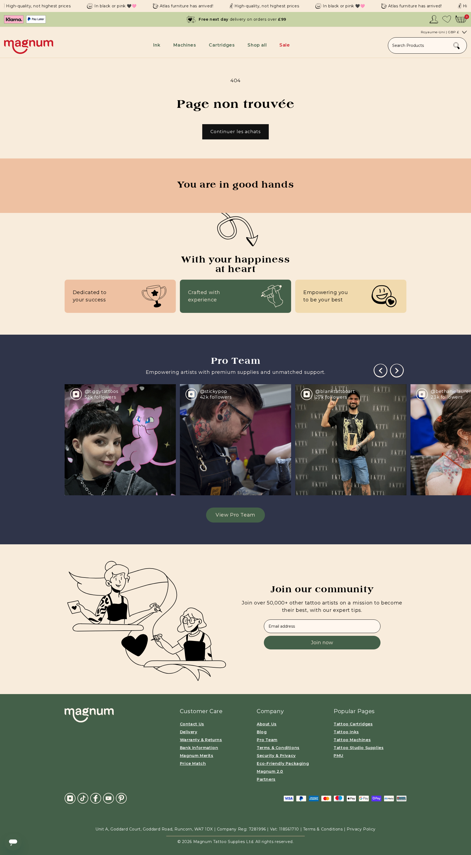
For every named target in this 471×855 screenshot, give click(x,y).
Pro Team (267, 739)
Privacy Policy (361, 829)
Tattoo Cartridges (353, 724)
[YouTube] (108, 798)
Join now (322, 643)
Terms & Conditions (278, 747)
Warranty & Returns (201, 739)
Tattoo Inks (346, 731)
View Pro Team (235, 515)
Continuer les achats (235, 131)
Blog (262, 731)
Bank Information (199, 747)
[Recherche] (457, 46)
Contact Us (192, 724)
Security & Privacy (276, 755)
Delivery (188, 731)
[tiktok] (82, 798)
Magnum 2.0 (270, 771)
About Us (267, 724)
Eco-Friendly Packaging (283, 763)
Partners (266, 779)
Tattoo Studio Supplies (359, 747)
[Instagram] (70, 798)
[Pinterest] (121, 798)
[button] (158, 45)
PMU (338, 755)
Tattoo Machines (352, 739)
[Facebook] (95, 798)
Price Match (193, 763)
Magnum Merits (196, 755)
